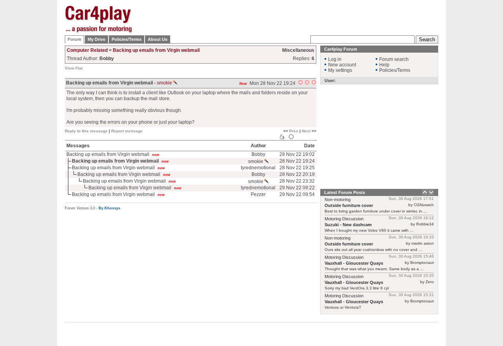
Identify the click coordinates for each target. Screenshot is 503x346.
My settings (340, 70)
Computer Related (87, 50)
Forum (74, 39)
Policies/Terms (126, 39)
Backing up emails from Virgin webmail (156, 50)
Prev (293, 131)
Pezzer (258, 194)
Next (306, 131)
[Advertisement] (477, 124)
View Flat (74, 68)
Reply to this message (86, 131)
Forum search (394, 59)
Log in (334, 59)
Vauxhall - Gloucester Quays (354, 263)
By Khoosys (109, 208)
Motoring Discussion (344, 218)
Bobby (258, 154)
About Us (157, 39)
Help (384, 65)
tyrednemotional (258, 167)
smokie (164, 83)
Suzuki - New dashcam (348, 224)
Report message (127, 131)
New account (342, 65)
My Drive (96, 39)
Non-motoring (338, 199)
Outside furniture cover (349, 205)
